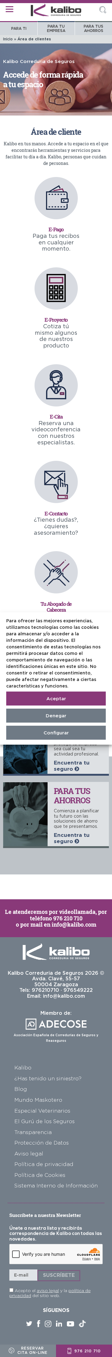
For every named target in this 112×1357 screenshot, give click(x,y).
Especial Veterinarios (42, 1110)
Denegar (56, 716)
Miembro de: (56, 1026)
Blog (20, 1089)
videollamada (77, 911)
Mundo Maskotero (38, 1099)
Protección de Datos (41, 1142)
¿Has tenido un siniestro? (48, 1078)
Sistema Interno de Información (56, 1185)
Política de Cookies (39, 1175)
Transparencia (33, 1132)
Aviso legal (28, 1153)
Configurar (56, 733)
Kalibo (22, 1067)
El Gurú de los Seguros (44, 1121)
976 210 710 (67, 918)
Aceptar (56, 698)
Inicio (8, 39)
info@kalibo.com (74, 924)
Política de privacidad (43, 1164)
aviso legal (48, 1290)
